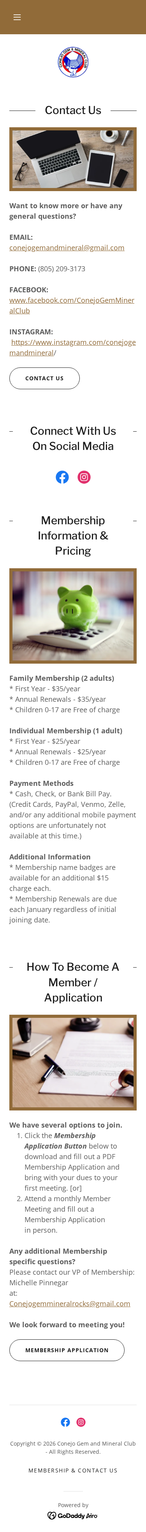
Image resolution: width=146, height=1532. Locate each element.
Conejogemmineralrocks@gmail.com (69, 1303)
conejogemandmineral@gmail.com (67, 247)
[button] (17, 17)
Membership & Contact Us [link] (73, 1470)
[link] (73, 62)
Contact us (44, 378)
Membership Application (67, 1350)
